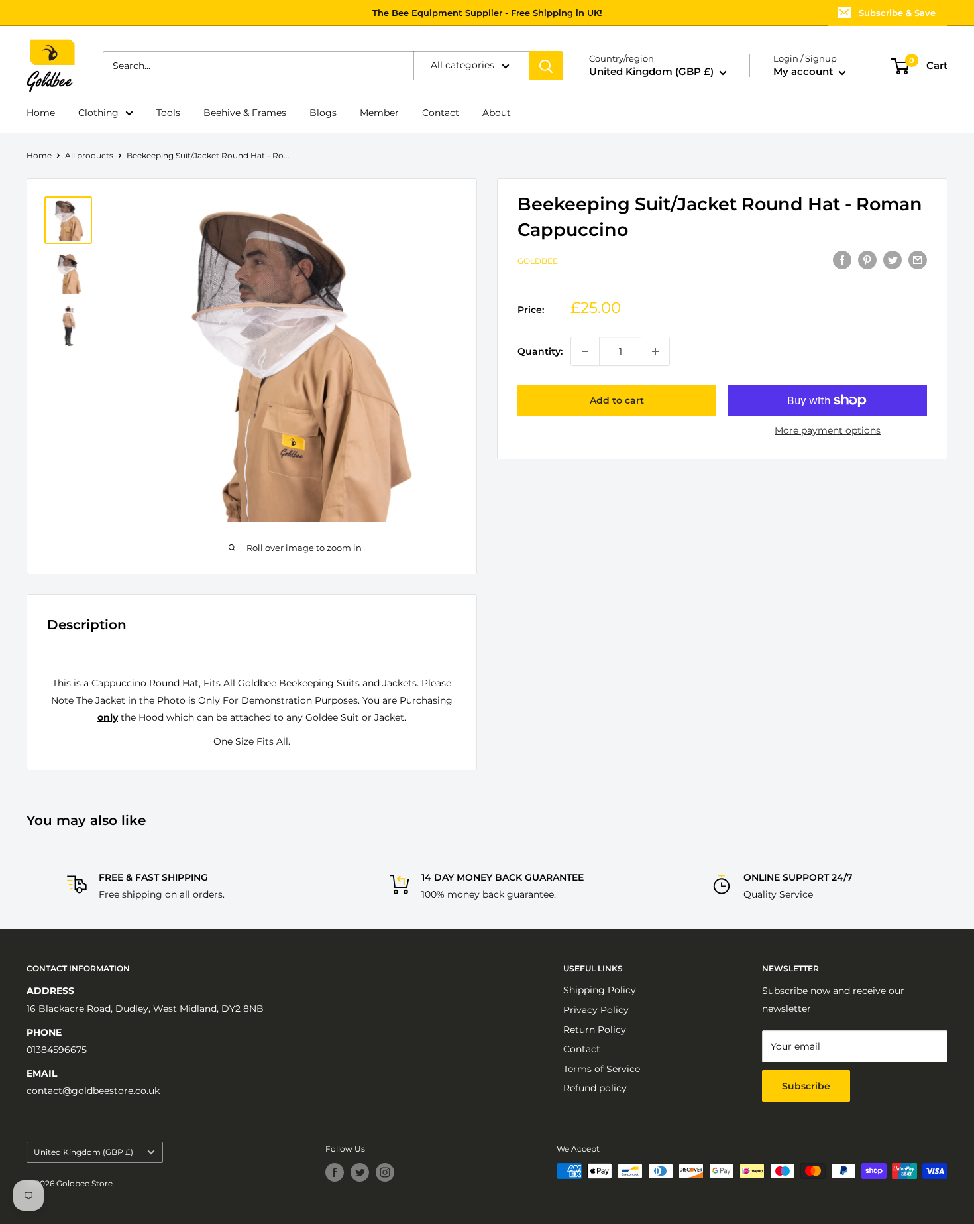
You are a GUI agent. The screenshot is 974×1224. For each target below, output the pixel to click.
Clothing (98, 113)
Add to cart (617, 400)
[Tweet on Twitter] (892, 260)
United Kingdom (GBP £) (83, 1152)
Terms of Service (601, 1069)
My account (804, 72)
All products (89, 155)
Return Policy (594, 1030)
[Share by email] (917, 260)
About (496, 113)
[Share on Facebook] (842, 260)
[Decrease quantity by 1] (585, 351)
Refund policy (595, 1088)
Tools (168, 113)
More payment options (828, 430)
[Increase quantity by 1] (655, 351)
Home (41, 113)
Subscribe (806, 1086)
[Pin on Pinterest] (867, 260)
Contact (440, 113)
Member (379, 113)
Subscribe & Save (897, 12)
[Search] (546, 66)
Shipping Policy (599, 990)
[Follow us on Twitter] (360, 1172)
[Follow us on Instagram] (385, 1172)
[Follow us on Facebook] (334, 1172)
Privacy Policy (596, 1010)
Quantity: (540, 351)
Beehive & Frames (244, 113)
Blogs (323, 113)
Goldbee (537, 262)
